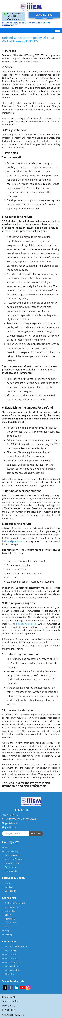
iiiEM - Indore (11, 958)
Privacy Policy (8, 1005)
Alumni (8, 883)
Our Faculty (10, 890)
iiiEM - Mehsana (12, 966)
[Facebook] (10, 987)
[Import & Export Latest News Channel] (22, 987)
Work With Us (11, 922)
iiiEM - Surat (10, 954)
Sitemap (9, 934)
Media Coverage (12, 907)
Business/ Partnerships (16, 903)
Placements (10, 867)
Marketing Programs (14, 859)
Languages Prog (12, 863)
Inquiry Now (10, 911)
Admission (10, 918)
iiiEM (7, 847)
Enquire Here (44, 14)
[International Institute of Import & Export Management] (31, 6)
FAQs (7, 926)
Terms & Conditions (11, 1001)
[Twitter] (5, 987)
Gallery (8, 914)
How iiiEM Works (13, 851)
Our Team (9, 887)
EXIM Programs (12, 855)
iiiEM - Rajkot (11, 950)
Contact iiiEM (8, 997)
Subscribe (36, 833)
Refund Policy (8, 1009)
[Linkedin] (16, 987)
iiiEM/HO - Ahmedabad (16, 946)
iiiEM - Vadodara (12, 962)
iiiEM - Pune (10, 974)
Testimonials (11, 871)
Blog (7, 930)
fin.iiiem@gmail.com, (12, 541)
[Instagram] (28, 987)
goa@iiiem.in (11, 823)
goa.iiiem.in (10, 827)
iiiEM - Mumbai (12, 970)
